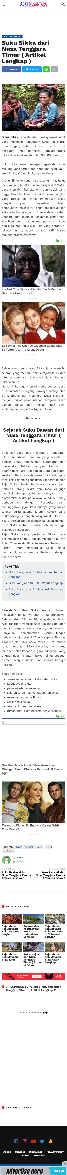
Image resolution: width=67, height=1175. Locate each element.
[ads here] (33, 1171)
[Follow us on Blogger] (50, 1141)
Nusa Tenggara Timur (29, 846)
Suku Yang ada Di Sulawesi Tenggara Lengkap (36, 592)
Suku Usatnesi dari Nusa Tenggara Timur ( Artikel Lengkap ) (16, 875)
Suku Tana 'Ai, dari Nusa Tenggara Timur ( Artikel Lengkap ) (50, 875)
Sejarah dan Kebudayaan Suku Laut (10, 957)
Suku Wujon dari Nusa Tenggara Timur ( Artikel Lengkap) (33, 959)
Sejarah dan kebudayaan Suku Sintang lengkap (10, 930)
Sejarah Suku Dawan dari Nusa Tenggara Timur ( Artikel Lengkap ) (33, 435)
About (7, 1151)
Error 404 (39, 1155)
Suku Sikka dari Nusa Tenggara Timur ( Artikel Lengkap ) (25, 51)
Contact (20, 1151)
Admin (19, 857)
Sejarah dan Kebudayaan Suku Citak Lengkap (53, 958)
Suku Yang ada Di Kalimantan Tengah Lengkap (36, 574)
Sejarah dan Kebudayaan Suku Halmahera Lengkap (31, 931)
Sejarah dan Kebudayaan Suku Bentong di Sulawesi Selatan (54, 931)
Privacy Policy (55, 1151)
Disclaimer (35, 1151)
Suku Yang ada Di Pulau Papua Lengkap (36, 583)
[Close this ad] (64, 1163)
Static (25, 1155)
